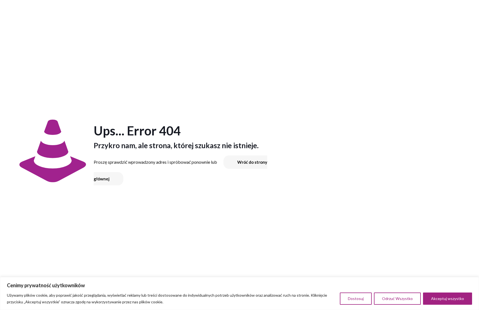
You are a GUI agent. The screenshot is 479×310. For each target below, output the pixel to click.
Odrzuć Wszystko (397, 298)
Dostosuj (356, 298)
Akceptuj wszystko (447, 298)
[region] (239, 293)
